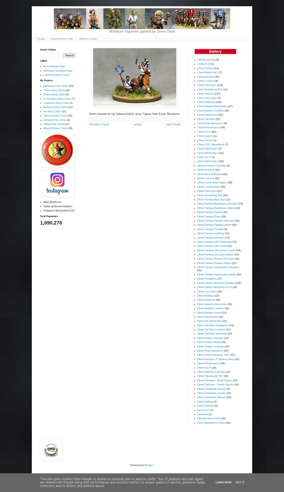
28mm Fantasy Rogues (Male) (214, 263)
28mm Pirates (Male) (209, 342)
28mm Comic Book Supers (212, 182)
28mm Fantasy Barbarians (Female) (217, 203)
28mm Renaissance (208, 363)
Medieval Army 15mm (55, 107)
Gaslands (202, 414)
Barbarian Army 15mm (55, 86)
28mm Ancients (205, 169)
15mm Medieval (206, 102)
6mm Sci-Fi (203, 410)
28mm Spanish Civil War (211, 372)
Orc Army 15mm (52, 111)
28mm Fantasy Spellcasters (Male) (216, 274)
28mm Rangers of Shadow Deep (215, 359)
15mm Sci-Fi (204, 131)
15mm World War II (208, 153)
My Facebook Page (54, 66)
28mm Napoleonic (207, 316)
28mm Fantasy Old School (212, 246)
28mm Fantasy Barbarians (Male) (216, 208)
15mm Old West (206, 119)
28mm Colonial (205, 178)
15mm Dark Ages (206, 85)
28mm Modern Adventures (212, 304)
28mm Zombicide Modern (211, 397)
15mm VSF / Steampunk (210, 144)
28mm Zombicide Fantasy (211, 389)
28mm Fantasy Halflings (210, 233)
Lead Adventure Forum (56, 75)
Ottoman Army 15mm (209, 418)
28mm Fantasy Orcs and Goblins (215, 254)
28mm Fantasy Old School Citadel (216, 250)
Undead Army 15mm (54, 120)
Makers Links (88, 38)
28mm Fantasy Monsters (211, 237)
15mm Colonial (205, 81)
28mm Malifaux (205, 295)
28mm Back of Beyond (209, 174)
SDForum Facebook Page (58, 70)
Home (41, 38)
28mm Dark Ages (206, 191)
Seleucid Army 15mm (55, 115)
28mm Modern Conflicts (210, 308)
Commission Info (62, 38)
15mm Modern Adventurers (212, 106)
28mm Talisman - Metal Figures (214, 380)
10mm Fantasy (205, 68)
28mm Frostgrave (207, 278)
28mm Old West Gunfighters (213, 325)
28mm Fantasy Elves (209, 216)
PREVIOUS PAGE (99, 124)
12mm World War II (208, 72)
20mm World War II (208, 161)
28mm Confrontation (208, 186)
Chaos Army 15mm (54, 90)
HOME (138, 124)
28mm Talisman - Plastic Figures (215, 384)
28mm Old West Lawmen (211, 329)
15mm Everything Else (209, 89)
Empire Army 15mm (54, 94)
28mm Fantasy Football (210, 229)
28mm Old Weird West (209, 321)
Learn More (224, 482)
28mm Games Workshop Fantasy (216, 283)
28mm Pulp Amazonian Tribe (213, 354)
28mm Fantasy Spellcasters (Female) (218, 267)
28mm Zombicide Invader (211, 393)
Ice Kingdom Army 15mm (57, 98)
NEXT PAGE (173, 124)
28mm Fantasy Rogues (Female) (215, 258)
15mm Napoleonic (207, 114)
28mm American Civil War (211, 165)
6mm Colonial (205, 405)
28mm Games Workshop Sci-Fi (214, 287)
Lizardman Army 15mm (56, 103)
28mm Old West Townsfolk (212, 333)
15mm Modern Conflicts (210, 110)
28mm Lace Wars (207, 291)
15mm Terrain (205, 140)
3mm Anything (205, 401)
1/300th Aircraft (205, 59)
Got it (240, 482)
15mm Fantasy (205, 93)
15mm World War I (207, 148)
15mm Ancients (205, 76)
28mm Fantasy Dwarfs (209, 212)
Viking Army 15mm (53, 124)
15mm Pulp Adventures (210, 123)
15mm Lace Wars (207, 98)
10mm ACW (203, 64)
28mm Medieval (206, 299)
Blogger (148, 465)
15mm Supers (205, 136)
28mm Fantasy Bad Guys (211, 199)
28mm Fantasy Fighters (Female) (215, 220)
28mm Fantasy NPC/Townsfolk (214, 241)
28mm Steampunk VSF (210, 376)
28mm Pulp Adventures (210, 350)
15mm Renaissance (208, 127)
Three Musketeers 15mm (211, 422)
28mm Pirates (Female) (210, 338)
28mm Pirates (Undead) (210, 346)
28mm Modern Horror (209, 312)
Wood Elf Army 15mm (55, 128)
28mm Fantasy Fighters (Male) (214, 224)
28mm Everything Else (209, 195)
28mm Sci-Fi (204, 367)
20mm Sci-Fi (204, 157)
